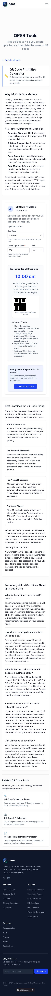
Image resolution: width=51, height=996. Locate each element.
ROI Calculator (33, 903)
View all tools (32, 916)
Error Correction (34, 898)
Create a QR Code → (25, 386)
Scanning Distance (16, 246)
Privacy (6, 937)
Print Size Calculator (35, 889)
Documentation (9, 928)
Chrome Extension (10, 903)
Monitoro (36, 983)
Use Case (12, 231)
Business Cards (9, 894)
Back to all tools (12, 60)
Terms (5, 941)
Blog (5, 932)
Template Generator (35, 912)
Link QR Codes (9, 889)
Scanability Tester (34, 894)
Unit (33, 246)
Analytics (6, 898)
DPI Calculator (33, 907)
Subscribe (41, 971)
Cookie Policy (8, 946)
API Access (7, 907)
